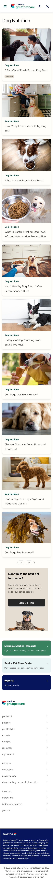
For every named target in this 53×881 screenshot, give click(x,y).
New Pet (6, 741)
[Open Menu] (6, 6)
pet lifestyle (8, 728)
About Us (6, 763)
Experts (6, 735)
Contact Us (7, 769)
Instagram (7, 797)
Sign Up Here (26, 602)
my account (8, 754)
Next (34, 563)
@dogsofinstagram (12, 803)
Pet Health (7, 716)
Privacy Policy (9, 775)
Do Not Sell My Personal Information (20, 782)
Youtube (6, 810)
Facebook (7, 791)
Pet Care (6, 722)
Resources (7, 747)
